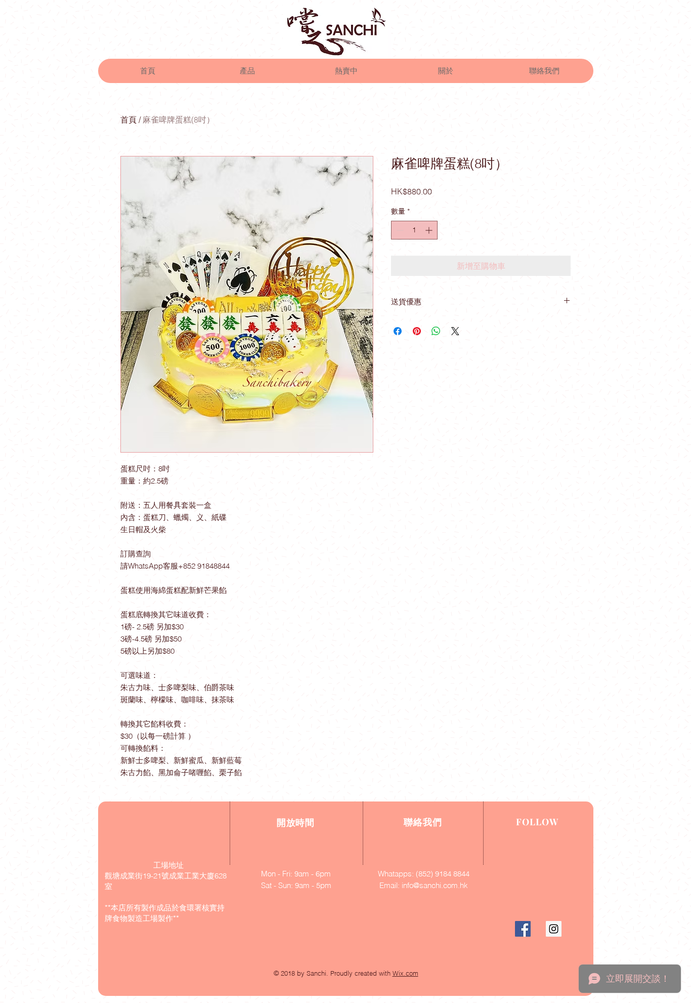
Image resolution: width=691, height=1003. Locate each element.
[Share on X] (455, 331)
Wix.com (405, 973)
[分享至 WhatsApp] (436, 331)
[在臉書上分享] (398, 331)
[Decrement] (399, 230)
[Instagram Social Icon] (554, 929)
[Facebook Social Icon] (523, 929)
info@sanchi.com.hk (435, 885)
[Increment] (429, 230)
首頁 (128, 119)
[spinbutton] (414, 230)
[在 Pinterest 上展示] (417, 331)
